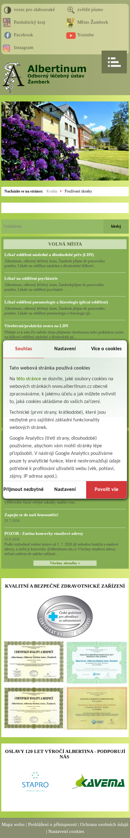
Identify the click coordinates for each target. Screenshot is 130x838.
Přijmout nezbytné (23, 489)
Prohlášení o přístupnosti (52, 824)
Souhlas (23, 349)
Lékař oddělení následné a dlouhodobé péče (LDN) (49, 254)
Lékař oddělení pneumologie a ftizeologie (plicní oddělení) (56, 302)
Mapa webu (13, 824)
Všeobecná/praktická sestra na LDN (36, 325)
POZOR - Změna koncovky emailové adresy (43, 533)
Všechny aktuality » (65, 563)
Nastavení (65, 349)
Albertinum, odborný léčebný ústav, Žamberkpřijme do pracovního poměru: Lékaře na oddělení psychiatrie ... (54, 287)
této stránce (28, 379)
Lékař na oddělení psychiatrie (31, 278)
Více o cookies (106, 349)
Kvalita (51, 191)
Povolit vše (106, 489)
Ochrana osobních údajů (104, 824)
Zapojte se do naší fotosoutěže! (31, 514)
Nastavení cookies (66, 831)
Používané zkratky (78, 191)
